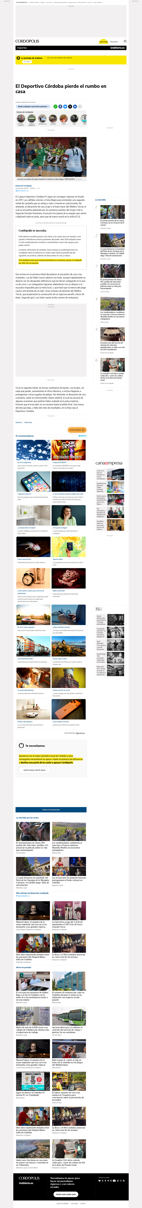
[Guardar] (80, 107)
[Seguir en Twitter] (103, 1181)
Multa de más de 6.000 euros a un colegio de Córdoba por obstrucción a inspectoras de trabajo (32, 1030)
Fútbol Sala (28, 422)
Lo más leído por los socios (27, 818)
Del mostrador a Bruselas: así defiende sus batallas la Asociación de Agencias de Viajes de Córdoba (101, 513)
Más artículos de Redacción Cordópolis (32, 893)
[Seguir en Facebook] (105, 1181)
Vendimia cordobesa (34, 2)
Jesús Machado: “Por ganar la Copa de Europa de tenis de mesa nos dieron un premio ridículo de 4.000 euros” (101, 645)
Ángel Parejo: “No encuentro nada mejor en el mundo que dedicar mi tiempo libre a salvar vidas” (101, 658)
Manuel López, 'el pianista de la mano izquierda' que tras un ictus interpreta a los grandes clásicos (31, 924)
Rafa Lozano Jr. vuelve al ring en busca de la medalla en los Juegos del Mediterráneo (67, 1062)
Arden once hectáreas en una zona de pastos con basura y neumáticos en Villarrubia (32, 1162)
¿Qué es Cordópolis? (63, 1203)
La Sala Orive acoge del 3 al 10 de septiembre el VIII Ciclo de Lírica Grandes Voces (67, 924)
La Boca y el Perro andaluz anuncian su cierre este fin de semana (68, 955)
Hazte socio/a (103, 41)
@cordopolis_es (23, 191)
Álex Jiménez (56, 1068)
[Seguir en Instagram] (111, 1181)
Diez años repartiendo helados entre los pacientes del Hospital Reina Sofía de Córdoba (32, 957)
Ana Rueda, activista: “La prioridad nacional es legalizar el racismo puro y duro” (101, 633)
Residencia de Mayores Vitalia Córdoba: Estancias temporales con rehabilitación (101, 487)
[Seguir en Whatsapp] (121, 1181)
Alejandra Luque (21, 888)
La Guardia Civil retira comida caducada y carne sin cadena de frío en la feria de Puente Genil (68, 1162)
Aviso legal (74, 1203)
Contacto (83, 1203)
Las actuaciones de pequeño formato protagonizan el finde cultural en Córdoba (69, 880)
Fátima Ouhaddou (97, 2)
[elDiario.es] (31, 1183)
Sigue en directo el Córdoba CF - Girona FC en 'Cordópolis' (31, 1093)
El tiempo (42, 2)
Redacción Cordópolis (24, 186)
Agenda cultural (72, 2)
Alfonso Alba (56, 853)
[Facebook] (60, 107)
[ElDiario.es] (117, 48)
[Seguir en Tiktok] (118, 1181)
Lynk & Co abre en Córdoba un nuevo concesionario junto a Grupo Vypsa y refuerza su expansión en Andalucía (101, 475)
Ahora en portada (23, 967)
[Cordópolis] (31, 1178)
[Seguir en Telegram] (108, 1181)
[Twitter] (70, 107)
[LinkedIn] (75, 107)
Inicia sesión (114, 41)
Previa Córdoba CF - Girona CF (84, 2)
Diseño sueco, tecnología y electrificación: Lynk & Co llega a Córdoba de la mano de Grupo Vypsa (101, 500)
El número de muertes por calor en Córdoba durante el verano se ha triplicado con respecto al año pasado (68, 996)
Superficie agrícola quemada (60, 2)
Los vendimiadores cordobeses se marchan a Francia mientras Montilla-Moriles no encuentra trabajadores (67, 846)
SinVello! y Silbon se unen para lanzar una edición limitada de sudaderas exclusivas (100, 525)
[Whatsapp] (55, 107)
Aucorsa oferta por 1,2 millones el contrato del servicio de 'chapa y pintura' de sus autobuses (67, 1030)
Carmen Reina (20, 853)
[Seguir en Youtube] (114, 1181)
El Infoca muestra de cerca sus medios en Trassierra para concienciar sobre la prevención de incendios (68, 1096)
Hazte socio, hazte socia (34, 770)
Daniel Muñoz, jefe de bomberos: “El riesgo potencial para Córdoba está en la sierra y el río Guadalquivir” (101, 620)
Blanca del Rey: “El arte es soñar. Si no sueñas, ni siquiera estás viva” (101, 671)
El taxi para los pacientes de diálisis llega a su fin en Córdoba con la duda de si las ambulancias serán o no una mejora (32, 996)
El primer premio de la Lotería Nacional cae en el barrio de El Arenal (112, 222)
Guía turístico (49, 2)
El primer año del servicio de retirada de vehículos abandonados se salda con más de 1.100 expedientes (112, 346)
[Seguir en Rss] (124, 1181)
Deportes (22, 47)
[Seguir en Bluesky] (100, 1181)
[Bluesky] (65, 107)
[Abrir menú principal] (125, 41)
